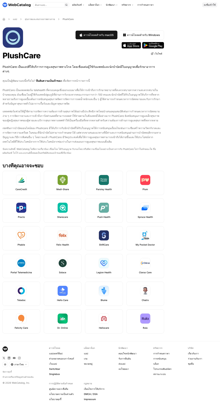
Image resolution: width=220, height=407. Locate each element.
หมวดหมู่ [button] (88, 363)
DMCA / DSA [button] (91, 394)
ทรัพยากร (126, 4)
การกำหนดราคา (145, 4)
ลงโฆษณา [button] (124, 369)
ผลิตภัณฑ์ (77, 4)
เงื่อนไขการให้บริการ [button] (94, 389)
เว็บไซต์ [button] (158, 53)
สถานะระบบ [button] (159, 374)
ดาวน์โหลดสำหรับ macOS (99, 35)
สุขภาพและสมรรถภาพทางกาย (40, 19)
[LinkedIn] (9, 358)
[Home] (4, 19)
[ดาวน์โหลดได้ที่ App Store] (131, 45)
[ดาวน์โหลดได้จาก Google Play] (153, 45)
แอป (15, 19)
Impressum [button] (90, 399)
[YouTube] (14, 358)
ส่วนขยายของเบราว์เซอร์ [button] (61, 358)
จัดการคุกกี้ (7, 372)
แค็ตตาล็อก (93, 4)
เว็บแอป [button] (53, 363)
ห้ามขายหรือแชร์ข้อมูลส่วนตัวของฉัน (18, 377)
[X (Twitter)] (4, 358)
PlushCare (68, 19)
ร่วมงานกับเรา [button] (195, 358)
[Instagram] (19, 358)
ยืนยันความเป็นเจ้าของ (49, 80)
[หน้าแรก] (17, 4)
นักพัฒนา (110, 4)
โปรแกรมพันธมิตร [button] (162, 369)
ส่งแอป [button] (122, 363)
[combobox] (19, 364)
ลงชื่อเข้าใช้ (210, 4)
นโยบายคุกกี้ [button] (55, 399)
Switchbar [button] (54, 369)
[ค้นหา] (66, 5)
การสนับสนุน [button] (159, 358)
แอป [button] (86, 353)
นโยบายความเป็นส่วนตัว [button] (61, 394)
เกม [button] (85, 358)
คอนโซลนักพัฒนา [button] (128, 353)
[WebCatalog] (5, 349)
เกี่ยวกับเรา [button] (193, 353)
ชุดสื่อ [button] (191, 363)
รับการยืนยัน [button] (125, 358)
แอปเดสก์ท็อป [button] (55, 353)
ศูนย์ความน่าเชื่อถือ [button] (58, 389)
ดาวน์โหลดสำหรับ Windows (143, 35)
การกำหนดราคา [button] (161, 353)
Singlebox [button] (54, 374)
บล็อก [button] (156, 363)
